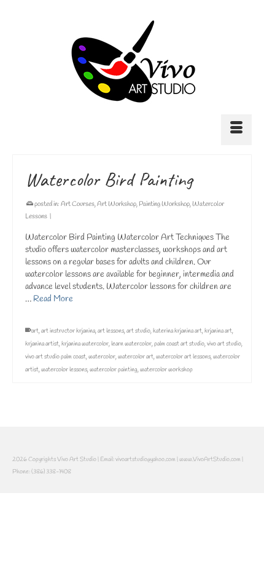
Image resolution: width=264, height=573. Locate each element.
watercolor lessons (64, 370)
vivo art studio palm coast (55, 357)
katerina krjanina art (177, 331)
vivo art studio (224, 344)
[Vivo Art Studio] (132, 61)
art (35, 331)
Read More (53, 299)
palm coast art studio (179, 344)
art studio (138, 331)
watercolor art (135, 357)
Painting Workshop (164, 204)
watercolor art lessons (183, 357)
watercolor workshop (166, 370)
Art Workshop (116, 204)
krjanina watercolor (85, 344)
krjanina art (218, 331)
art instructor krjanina (68, 331)
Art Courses (78, 204)
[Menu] (236, 129)
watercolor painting (114, 370)
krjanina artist (42, 344)
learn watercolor (131, 344)
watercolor (101, 357)
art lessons (111, 331)
